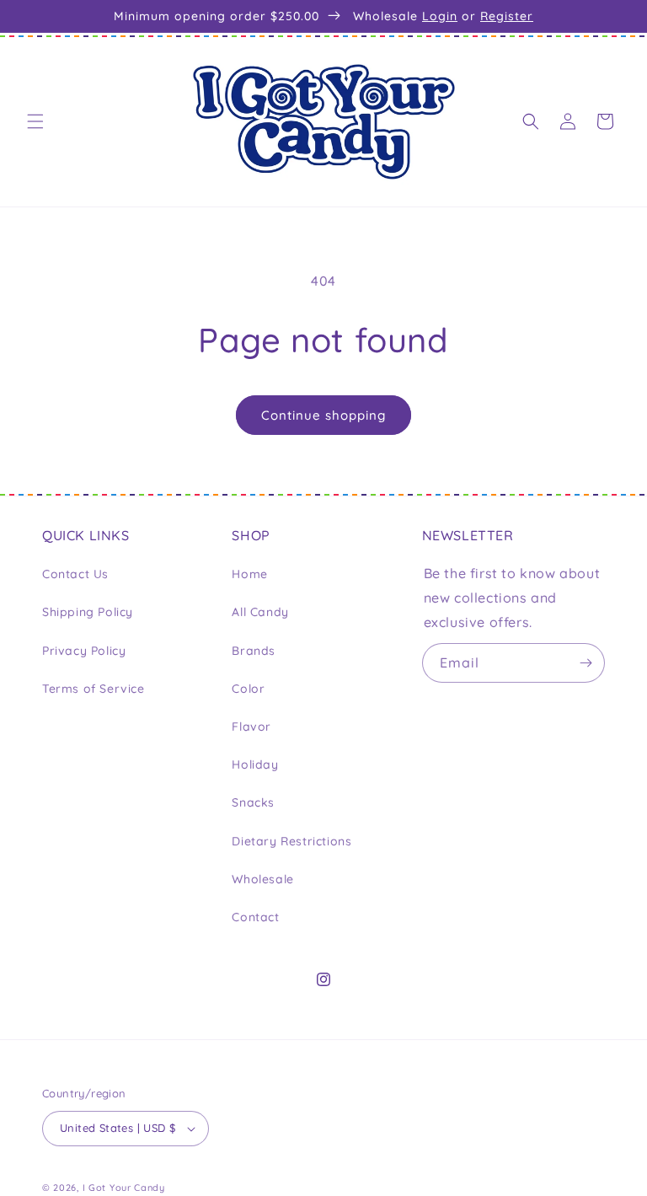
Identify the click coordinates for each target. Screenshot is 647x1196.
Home (249, 574)
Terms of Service (93, 688)
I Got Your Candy (124, 1187)
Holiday (255, 764)
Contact (255, 917)
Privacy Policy (84, 650)
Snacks (253, 802)
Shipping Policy (87, 611)
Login (439, 16)
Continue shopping (323, 415)
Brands (253, 650)
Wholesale (262, 879)
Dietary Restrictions (291, 841)
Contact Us (75, 574)
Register (506, 16)
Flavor (251, 726)
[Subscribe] (585, 663)
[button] (35, 121)
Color (248, 688)
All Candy (260, 611)
